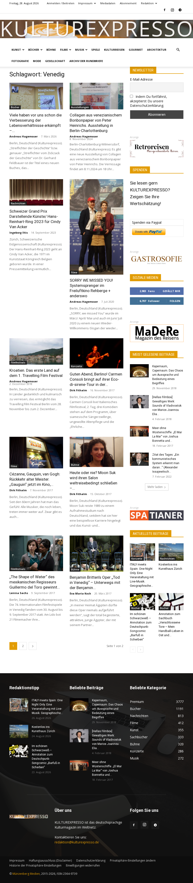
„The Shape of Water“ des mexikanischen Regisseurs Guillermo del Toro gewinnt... (34, 582)
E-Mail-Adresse (141, 79)
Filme (64, 49)
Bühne (51, 49)
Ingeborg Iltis (18, 232)
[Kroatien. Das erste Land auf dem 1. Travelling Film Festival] (36, 351)
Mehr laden (155, 487)
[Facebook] (164, 10)
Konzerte (76, 366)
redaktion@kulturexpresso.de (77, 842)
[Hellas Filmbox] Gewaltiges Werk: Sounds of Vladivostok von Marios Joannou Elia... (166, 406)
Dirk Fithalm (78, 390)
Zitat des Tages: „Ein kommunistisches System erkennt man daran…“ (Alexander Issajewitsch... (165, 463)
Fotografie (20, 61)
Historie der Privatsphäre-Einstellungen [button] (35, 865)
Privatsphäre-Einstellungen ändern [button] (133, 860)
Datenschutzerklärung (90, 860)
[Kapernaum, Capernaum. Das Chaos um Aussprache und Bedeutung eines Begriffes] (139, 370)
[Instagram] (172, 10)
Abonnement (128, 3)
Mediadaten (107, 3)
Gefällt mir (171, 291)
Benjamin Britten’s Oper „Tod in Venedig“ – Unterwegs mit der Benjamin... (95, 582)
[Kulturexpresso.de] (96, 29)
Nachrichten (18, 203)
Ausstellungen (80, 107)
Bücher (33, 49)
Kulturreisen (114, 49)
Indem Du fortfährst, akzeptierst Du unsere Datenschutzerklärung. (148, 101)
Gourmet (136, 49)
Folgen (175, 301)
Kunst (16, 49)
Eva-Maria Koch (80, 593)
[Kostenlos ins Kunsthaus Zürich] (171, 552)
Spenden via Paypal (146, 222)
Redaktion (147, 3)
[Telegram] (180, 10)
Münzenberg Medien (26, 874)
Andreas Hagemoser (23, 136)
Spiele (95, 49)
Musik (79, 49)
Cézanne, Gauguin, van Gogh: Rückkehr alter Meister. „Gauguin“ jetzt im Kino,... (34, 479)
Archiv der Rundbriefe (86, 61)
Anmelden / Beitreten (60, 3)
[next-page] (33, 646)
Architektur (156, 49)
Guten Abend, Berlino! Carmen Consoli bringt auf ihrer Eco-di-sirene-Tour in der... (96, 379)
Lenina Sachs (18, 593)
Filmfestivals (18, 362)
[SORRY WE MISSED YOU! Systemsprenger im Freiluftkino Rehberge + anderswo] (96, 227)
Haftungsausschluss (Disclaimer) (50, 860)
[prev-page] (133, 649)
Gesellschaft (55, 61)
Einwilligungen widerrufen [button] (83, 865)
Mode (37, 61)
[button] (178, 50)
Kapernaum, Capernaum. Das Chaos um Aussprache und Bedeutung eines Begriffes (167, 375)
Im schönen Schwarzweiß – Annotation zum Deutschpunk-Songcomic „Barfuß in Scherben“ (141, 626)
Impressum (85, 3)
